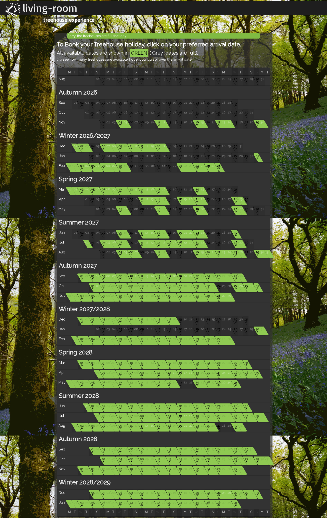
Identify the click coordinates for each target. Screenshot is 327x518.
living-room (50, 7)
